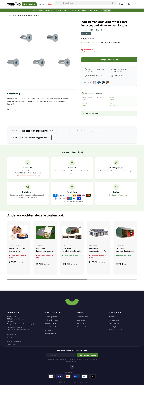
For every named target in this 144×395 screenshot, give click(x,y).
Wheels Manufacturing (89, 43)
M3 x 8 (112, 105)
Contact (107, 10)
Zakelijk (97, 10)
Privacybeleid (11, 344)
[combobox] (85, 3)
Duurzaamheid (114, 320)
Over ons (112, 317)
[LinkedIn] (72, 367)
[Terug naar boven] (72, 302)
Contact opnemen (51, 317)
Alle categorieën (114, 323)
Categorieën (30, 4)
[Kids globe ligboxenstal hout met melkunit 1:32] (45, 232)
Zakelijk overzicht (82, 317)
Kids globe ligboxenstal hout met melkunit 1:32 (45, 251)
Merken (41, 4)
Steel (84, 105)
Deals (50, 4)
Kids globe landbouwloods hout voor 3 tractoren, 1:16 (71, 251)
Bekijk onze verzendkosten (28, 197)
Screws (85, 100)
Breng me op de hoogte (109, 60)
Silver (112, 100)
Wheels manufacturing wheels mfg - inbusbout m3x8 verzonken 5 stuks (26, 15)
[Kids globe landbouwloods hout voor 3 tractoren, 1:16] (72, 232)
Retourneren (49, 330)
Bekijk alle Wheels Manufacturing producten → (31, 138)
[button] (135, 4)
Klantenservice (87, 10)
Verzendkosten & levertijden (42, 10)
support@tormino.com (120, 195)
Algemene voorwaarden (14, 341)
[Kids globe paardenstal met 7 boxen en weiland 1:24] (98, 232)
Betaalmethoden (50, 333)
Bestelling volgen (61, 10)
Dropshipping (81, 323)
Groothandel (81, 320)
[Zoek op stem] (112, 3)
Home (9, 15)
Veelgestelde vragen (51, 320)
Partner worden (82, 327)
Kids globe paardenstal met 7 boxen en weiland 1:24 (97, 252)
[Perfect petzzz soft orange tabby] (18, 232)
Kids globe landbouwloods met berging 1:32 (124, 251)
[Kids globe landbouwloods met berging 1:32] (125, 232)
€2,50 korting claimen (87, 355)
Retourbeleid (11, 338)
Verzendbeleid (11, 334)
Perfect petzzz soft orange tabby (17, 249)
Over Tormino (75, 10)
